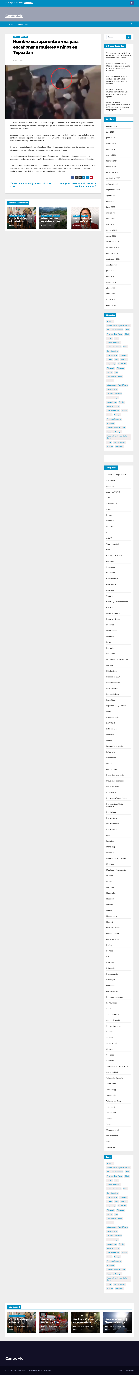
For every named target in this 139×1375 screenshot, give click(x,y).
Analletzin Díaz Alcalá (114, 334)
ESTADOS (16, 37)
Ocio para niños (113, 928)
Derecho (110, 636)
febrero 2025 (111, 230)
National (109, 905)
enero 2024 (111, 305)
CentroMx (14, 16)
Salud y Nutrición (113, 1020)
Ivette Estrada (112, 389)
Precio (109, 415)
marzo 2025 (111, 224)
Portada (24, 37)
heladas (110, 381)
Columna (110, 561)
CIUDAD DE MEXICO (115, 555)
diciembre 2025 (112, 172)
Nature (109, 910)
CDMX (127, 334)
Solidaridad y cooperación (117, 1066)
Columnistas (111, 573)
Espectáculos (111, 700)
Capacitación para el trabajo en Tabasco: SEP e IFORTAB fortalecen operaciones (118, 55)
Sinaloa (109, 1049)
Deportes (110, 625)
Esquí (108, 711)
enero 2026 (111, 167)
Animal (109, 498)
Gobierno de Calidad (114, 376)
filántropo (120, 368)
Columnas (110, 567)
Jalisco (109, 835)
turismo (110, 447)
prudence (110, 423)
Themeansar (47, 1370)
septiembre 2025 (113, 190)
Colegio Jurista (112, 351)
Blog (108, 532)
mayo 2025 (111, 213)
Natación (110, 899)
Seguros (109, 1032)
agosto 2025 (111, 195)
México (122, 402)
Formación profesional (115, 746)
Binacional (110, 526)
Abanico (110, 321)
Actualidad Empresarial (116, 474)
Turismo (109, 1124)
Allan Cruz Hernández (115, 330)
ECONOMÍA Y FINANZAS (117, 659)
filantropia (110, 368)
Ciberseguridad (112, 544)
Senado (109, 1037)
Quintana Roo (112, 991)
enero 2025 (111, 236)
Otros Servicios (112, 939)
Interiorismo (111, 812)
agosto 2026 (111, 126)
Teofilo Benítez (119, 442)
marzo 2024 (111, 294)
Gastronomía (111, 769)
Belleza (109, 515)
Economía (110, 654)
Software (110, 1061)
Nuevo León (111, 916)
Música (109, 881)
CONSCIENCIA (112, 355)
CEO (116, 338)
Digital (108, 642)
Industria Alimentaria (115, 775)
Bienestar (110, 521)
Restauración (111, 1003)
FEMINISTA (122, 364)
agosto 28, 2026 (18, 1326)
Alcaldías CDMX (113, 492)
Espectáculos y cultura (116, 706)
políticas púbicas (113, 411)
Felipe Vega (111, 364)
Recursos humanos (114, 997)
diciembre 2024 (112, 242)
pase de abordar (113, 406)
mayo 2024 (111, 282)
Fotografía (110, 752)
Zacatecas (110, 1147)
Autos (108, 509)
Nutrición (110, 922)
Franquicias (111, 758)
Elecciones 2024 (113, 677)
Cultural (109, 607)
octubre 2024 (112, 253)
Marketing (110, 847)
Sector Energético (114, 1026)
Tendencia (110, 1107)
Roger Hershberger (114, 432)
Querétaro (110, 985)
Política (109, 945)
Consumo (110, 590)
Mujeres (109, 876)
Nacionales (111, 893)
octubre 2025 (112, 184)
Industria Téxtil (112, 787)
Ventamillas (119, 447)
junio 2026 (110, 138)
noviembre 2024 (113, 247)
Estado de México (113, 717)
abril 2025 (110, 219)
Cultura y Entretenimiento (117, 602)
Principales (111, 968)
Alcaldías (110, 486)
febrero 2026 (111, 161)
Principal (117, 415)
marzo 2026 (111, 155)
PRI (107, 957)
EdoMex (109, 665)
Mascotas (110, 852)
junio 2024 (110, 276)
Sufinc (109, 442)
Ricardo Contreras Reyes (116, 428)
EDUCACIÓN (13, 215)
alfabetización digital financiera (118, 325)
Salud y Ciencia (112, 1014)
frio (116, 372)
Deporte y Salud (113, 619)
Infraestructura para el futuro (117, 385)
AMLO (127, 330)
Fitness (109, 740)
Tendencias (111, 1113)
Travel (109, 1118)
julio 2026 (110, 132)
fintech (109, 372)
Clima (125, 347)
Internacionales (112, 824)
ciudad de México (113, 342)
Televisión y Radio (114, 1101)
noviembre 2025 (113, 178)
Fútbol (109, 763)
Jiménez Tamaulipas (114, 394)
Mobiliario (110, 864)
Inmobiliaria (111, 792)
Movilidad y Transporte (116, 870)
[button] (132, 24)
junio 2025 (110, 207)
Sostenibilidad (112, 1072)
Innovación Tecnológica (116, 798)
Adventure (110, 480)
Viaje (108, 1141)
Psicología (110, 980)
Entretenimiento (113, 694)
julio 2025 (110, 201)
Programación (112, 974)
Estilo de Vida (111, 729)
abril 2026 (110, 149)
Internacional (46, 215)
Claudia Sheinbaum (114, 347)
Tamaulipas (111, 1084)
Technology (111, 1089)
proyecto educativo (114, 419)
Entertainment (112, 688)
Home (10, 24)
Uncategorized (112, 1130)
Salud (108, 1009)
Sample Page (24, 24)
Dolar (116, 359)
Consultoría (111, 584)
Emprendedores (113, 683)
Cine (108, 550)
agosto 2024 (111, 265)
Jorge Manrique (113, 398)
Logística (110, 841)
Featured (124, 359)
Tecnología (111, 1095)
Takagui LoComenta (114, 1078)
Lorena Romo (112, 402)
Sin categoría (111, 1043)
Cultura (109, 359)
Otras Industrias (113, 933)
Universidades (112, 1136)
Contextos (123, 355)
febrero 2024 (112, 299)
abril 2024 (110, 288)
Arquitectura (111, 503)
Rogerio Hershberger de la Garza (117, 437)
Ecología (110, 648)
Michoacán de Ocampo (116, 858)
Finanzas (110, 735)
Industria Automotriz (115, 781)
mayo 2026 (111, 143)
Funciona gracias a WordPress (16, 1370)
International (111, 829)
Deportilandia (111, 630)
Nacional (76, 215)
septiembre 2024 (113, 259)
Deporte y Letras (113, 613)
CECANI (110, 338)
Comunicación (112, 578)
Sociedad (110, 1055)
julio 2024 (110, 271)
